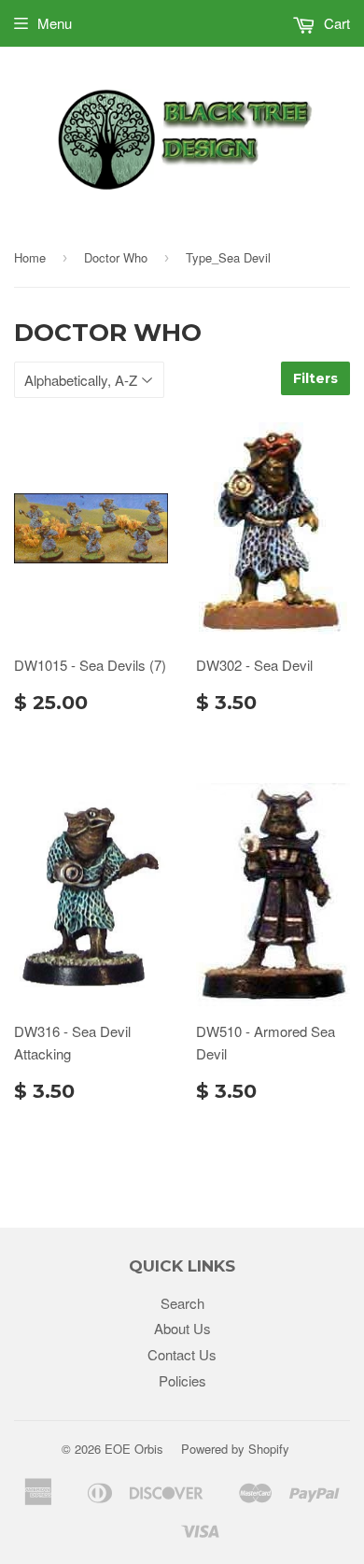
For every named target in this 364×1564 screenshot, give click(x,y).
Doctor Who (115, 257)
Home (30, 257)
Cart (335, 23)
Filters (315, 378)
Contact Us (182, 1354)
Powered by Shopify (235, 1448)
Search (182, 1303)
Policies (182, 1380)
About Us (182, 1328)
